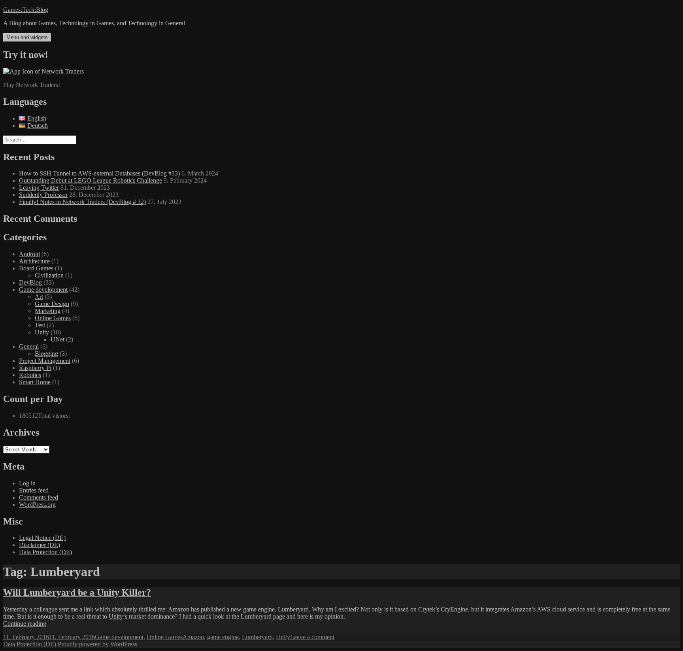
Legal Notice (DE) (42, 537)
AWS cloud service (561, 609)
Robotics (30, 375)
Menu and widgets (27, 37)
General (29, 346)
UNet (57, 339)
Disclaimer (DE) (39, 545)
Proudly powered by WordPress (97, 644)
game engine (223, 637)
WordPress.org (37, 504)
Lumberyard (257, 637)
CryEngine (454, 609)
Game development (43, 289)
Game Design (52, 303)
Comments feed (38, 497)
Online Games (53, 318)
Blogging (46, 353)
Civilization (49, 275)
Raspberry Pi (35, 367)
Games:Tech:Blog (25, 9)
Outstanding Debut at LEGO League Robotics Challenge (90, 180)
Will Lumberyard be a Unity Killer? (77, 592)
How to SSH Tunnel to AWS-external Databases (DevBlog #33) (99, 173)
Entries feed (34, 490)
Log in (27, 483)
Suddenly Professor (43, 194)
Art (39, 296)
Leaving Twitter (39, 187)
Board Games (36, 268)
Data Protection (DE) (45, 552)
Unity (42, 332)
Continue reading (24, 623)
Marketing (47, 311)
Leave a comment (312, 637)
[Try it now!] (43, 71)
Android (29, 254)
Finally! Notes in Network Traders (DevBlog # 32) (82, 201)
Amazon (193, 637)
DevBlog (30, 282)
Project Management (44, 360)
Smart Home (35, 382)
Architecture (34, 261)
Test (40, 325)
